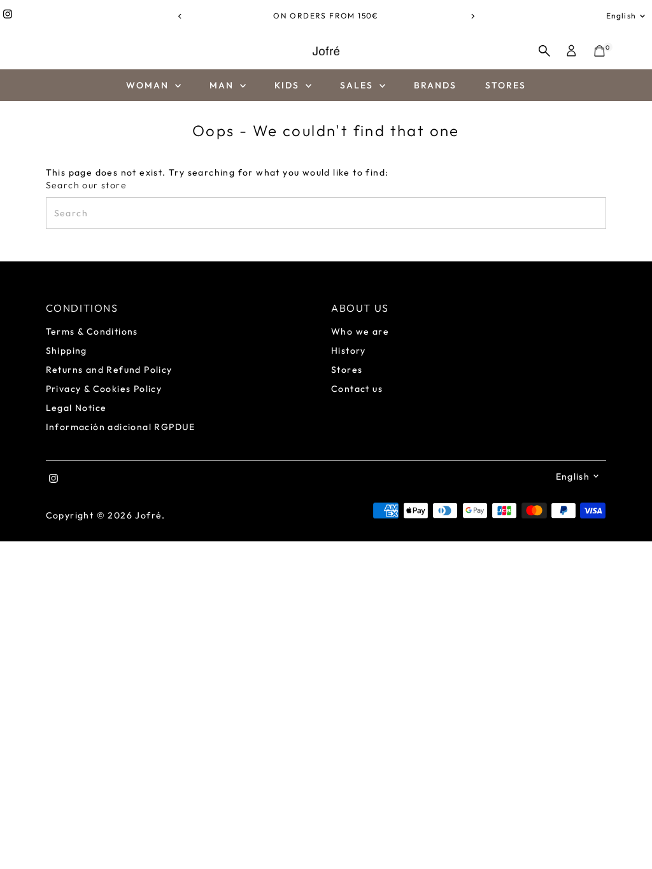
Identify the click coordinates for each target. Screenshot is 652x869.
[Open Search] (544, 51)
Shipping (66, 350)
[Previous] (180, 16)
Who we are (360, 331)
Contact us (357, 388)
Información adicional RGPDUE (120, 427)
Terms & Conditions (92, 331)
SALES (358, 85)
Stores (346, 369)
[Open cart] (599, 51)
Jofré (148, 515)
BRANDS (435, 85)
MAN (223, 85)
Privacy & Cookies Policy (104, 388)
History (348, 350)
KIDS (288, 85)
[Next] (472, 16)
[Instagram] (7, 16)
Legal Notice (76, 408)
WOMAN (149, 85)
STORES (506, 85)
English (621, 15)
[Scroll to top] (626, 834)
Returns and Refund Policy (109, 369)
